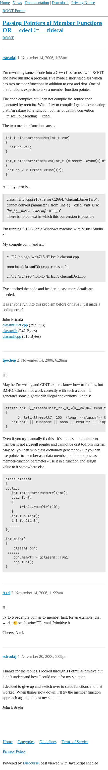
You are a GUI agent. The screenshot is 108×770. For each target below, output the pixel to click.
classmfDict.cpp (15, 325)
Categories (26, 742)
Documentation (37, 3)
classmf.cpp (12, 336)
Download (60, 3)
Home (5, 3)
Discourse (31, 763)
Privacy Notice (83, 3)
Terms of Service (75, 742)
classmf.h (10, 331)
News (17, 3)
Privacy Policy (14, 751)
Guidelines (48, 742)
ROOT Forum (14, 11)
